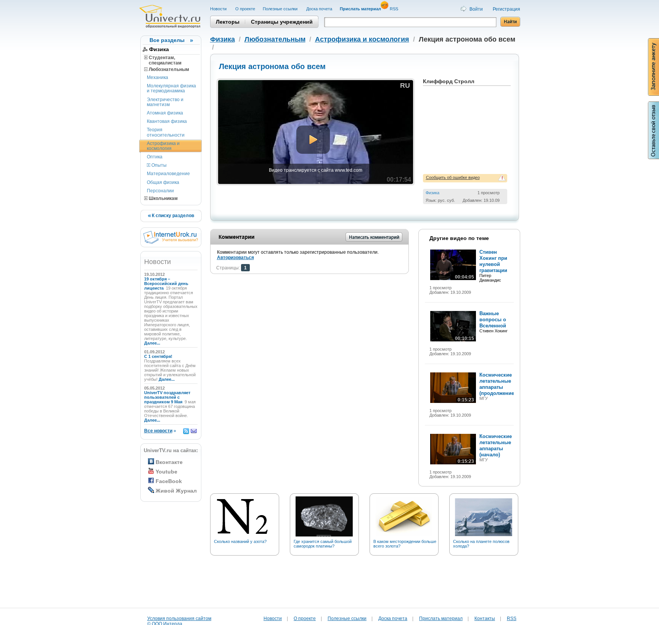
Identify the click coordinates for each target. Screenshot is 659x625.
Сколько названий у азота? (240, 541)
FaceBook (169, 481)
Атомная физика (165, 113)
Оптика (154, 156)
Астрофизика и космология (163, 146)
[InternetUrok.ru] (170, 242)
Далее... (152, 343)
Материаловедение (168, 173)
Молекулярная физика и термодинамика (171, 88)
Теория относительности (166, 132)
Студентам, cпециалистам (163, 60)
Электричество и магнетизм (165, 102)
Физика (159, 49)
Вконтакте (169, 462)
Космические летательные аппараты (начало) (495, 445)
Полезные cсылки (281, 8)
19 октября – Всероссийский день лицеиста (166, 283)
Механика (157, 77)
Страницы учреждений (282, 22)
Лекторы (227, 22)
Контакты (484, 618)
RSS (394, 8)
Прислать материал (441, 618)
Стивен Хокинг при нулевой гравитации (493, 261)
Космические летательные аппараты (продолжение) (497, 384)
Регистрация (506, 9)
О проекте (245, 8)
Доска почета (319, 8)
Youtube (166, 472)
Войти (476, 9)
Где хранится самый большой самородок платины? (323, 543)
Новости (219, 8)
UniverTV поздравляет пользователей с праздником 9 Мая (167, 397)
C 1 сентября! (159, 356)
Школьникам (163, 198)
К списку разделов (172, 215)
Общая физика (163, 182)
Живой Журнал (176, 491)
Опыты (158, 165)
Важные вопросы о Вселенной (492, 320)
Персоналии (160, 190)
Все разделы (167, 40)
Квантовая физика (167, 121)
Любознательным (168, 69)
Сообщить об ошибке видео (453, 177)
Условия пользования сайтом (179, 618)
